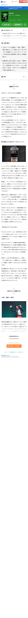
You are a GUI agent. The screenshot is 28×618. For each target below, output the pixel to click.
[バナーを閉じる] (26, 8)
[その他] (25, 24)
